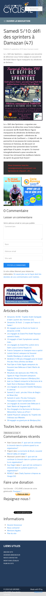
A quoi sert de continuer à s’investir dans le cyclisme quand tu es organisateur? (24, 445)
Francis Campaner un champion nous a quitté (24, 350)
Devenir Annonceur (14, 525)
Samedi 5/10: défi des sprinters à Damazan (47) (22, 36)
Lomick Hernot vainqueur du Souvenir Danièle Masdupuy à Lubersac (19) (21, 354)
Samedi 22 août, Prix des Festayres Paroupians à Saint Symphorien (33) (21, 399)
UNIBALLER (38, 592)
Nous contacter (13, 527)
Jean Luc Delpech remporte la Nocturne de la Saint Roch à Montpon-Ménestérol (24, 382)
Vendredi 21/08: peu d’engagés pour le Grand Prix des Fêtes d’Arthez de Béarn (24, 360)
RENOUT (10, 473)
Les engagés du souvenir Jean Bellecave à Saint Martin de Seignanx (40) (23, 405)
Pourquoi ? (17, 491)
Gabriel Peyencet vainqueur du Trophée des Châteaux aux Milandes (24, 416)
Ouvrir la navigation (18, 21)
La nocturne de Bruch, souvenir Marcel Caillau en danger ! (24, 452)
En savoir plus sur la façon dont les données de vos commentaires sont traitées (22, 275)
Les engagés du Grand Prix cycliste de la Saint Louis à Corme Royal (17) (23, 346)
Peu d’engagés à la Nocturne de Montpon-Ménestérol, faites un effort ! (24, 410)
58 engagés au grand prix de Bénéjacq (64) (23, 420)
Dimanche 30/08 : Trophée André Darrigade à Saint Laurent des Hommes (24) (24, 318)
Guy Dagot (11, 465)
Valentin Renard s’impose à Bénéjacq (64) (23, 378)
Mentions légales (14, 530)
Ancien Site (8, 552)
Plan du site (11, 533)
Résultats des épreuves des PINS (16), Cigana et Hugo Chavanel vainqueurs (22, 374)
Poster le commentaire (16, 265)
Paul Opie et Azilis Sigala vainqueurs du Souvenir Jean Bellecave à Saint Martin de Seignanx (23, 367)
